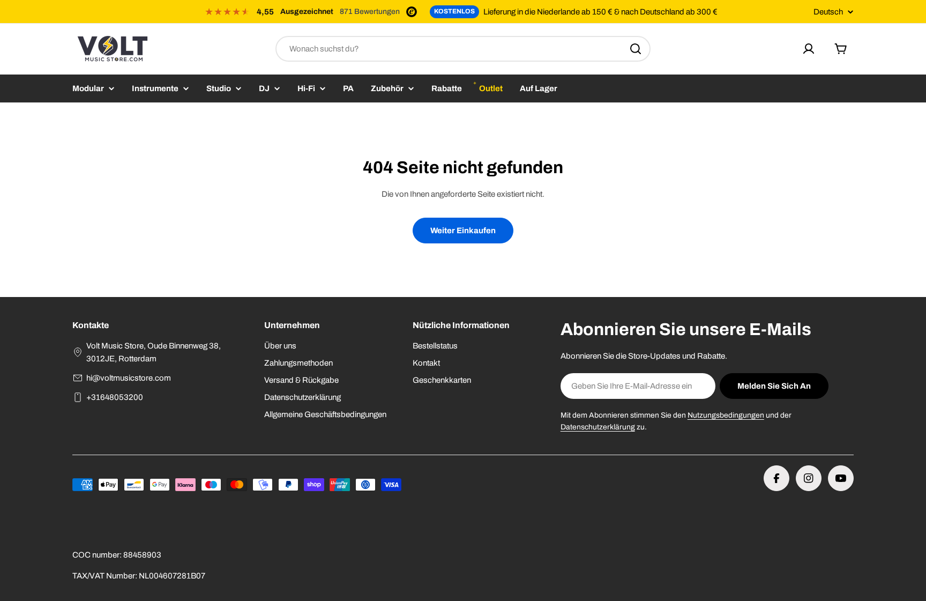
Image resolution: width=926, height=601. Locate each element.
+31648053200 (114, 397)
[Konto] (808, 48)
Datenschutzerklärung (598, 427)
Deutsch (828, 12)
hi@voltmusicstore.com (128, 378)
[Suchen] (635, 48)
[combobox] (463, 49)
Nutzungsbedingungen (726, 415)
